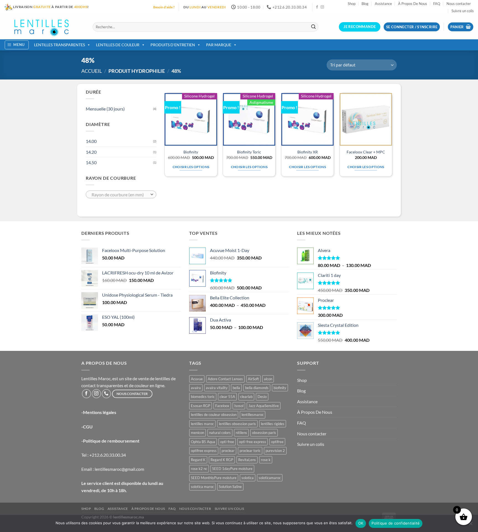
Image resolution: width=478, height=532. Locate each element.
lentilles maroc (202, 424)
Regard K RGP (222, 460)
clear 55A (227, 396)
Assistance (383, 3)
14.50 (91, 162)
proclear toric (250, 450)
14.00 (91, 141)
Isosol (238, 406)
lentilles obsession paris (237, 424)
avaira (196, 387)
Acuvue (197, 379)
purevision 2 (275, 450)
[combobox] (121, 194)
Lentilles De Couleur (117, 44)
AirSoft (253, 379)
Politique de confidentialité (396, 523)
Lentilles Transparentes (59, 44)
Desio (262, 396)
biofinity (280, 387)
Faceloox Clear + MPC (366, 152)
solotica (247, 478)
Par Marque (218, 44)
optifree (277, 442)
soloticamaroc (270, 478)
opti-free (227, 442)
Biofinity (190, 152)
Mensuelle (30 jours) (105, 108)
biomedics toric (203, 396)
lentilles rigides (272, 424)
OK (360, 523)
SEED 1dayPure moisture (232, 468)
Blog (365, 3)
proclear (228, 450)
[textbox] (119, 195)
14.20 (91, 152)
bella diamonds (257, 387)
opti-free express (252, 442)
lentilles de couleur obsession (214, 414)
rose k (266, 460)
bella (236, 387)
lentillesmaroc (252, 414)
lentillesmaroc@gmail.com (119, 469)
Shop (351, 3)
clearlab (246, 396)
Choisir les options (191, 167)
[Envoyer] (313, 27)
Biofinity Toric (249, 152)
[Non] (470, 525)
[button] (460, 27)
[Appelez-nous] (106, 393)
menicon (197, 432)
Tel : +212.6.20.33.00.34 (103, 455)
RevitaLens (247, 460)
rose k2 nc (199, 468)
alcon (268, 379)
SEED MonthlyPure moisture (214, 478)
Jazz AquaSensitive (263, 406)
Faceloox (222, 406)
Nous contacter (458, 3)
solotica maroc (202, 486)
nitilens (241, 432)
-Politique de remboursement (110, 440)
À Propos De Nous (412, 3)
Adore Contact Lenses (225, 379)
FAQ (436, 3)
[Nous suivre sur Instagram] (322, 7)
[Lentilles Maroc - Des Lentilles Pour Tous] (44, 26)
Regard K (198, 460)
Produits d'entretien (172, 44)
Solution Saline (230, 486)
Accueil (91, 71)
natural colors (220, 432)
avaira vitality (217, 387)
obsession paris (264, 432)
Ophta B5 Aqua (203, 442)
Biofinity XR (307, 152)
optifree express (204, 450)
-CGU (87, 426)
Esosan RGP (200, 406)
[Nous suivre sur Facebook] (317, 7)
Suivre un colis (462, 11)
